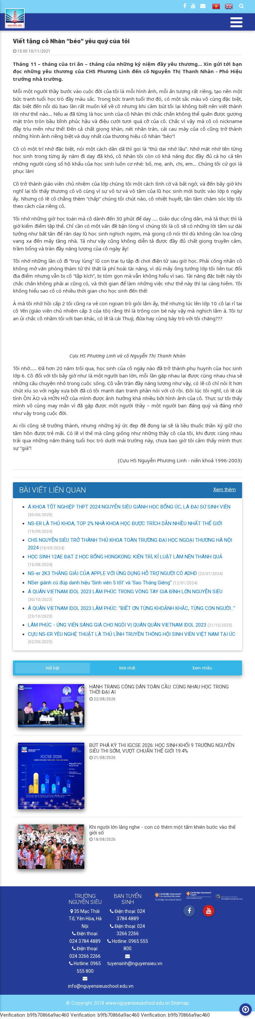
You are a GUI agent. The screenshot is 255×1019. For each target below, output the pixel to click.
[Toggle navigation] (236, 22)
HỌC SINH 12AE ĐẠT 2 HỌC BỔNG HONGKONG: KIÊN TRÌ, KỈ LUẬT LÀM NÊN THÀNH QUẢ (125, 557)
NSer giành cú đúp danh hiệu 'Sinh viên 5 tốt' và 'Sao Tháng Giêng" (100, 583)
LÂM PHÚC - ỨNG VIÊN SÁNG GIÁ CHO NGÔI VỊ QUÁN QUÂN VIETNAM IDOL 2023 (118, 625)
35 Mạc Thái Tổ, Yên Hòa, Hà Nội (85, 919)
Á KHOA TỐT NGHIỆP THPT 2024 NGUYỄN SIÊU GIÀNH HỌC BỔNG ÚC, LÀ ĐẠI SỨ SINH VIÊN (129, 507)
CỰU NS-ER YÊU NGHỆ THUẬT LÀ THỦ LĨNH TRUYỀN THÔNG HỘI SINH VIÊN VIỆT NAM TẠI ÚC (131, 634)
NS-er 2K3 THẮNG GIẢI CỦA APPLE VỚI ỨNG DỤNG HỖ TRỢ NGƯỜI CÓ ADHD (113, 573)
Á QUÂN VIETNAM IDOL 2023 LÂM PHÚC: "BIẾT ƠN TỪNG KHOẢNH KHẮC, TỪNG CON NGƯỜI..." (131, 608)
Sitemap (180, 1003)
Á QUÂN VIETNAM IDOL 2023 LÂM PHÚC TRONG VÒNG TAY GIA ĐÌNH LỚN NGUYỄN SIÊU (125, 592)
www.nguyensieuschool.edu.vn (138, 1003)
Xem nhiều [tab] (202, 667)
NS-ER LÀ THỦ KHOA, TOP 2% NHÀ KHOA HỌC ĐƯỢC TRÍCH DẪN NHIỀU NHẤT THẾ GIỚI (125, 523)
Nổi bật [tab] (52, 667)
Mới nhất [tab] (127, 667)
